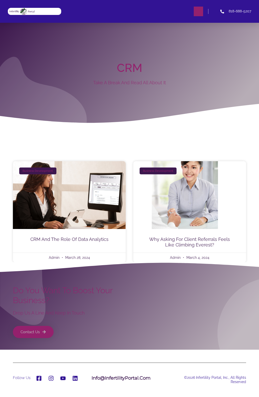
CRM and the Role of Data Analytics (69, 239)
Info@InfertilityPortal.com (121, 378)
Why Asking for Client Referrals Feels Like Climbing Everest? (189, 242)
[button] (198, 11)
